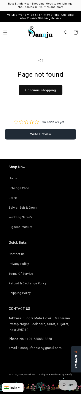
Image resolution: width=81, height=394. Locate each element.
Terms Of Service (21, 273)
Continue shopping (40, 90)
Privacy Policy (19, 263)
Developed (42, 374)
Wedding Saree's (20, 217)
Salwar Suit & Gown (23, 207)
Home (13, 178)
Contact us (17, 254)
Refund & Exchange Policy (27, 283)
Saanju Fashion (27, 374)
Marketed (56, 374)
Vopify (68, 374)
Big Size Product (21, 227)
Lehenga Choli (19, 188)
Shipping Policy (20, 293)
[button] (5, 32)
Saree (13, 198)
